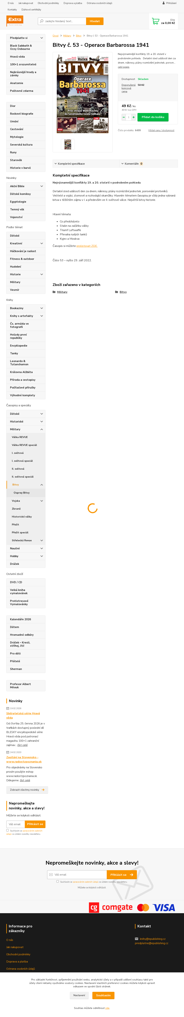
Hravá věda (17, 56)
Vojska (16, 501)
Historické (16, 421)
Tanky (14, 353)
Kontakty (12, 9)
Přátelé (15, 661)
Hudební (15, 266)
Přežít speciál (20, 532)
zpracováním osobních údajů (85, 882)
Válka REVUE (20, 437)
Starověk (16, 160)
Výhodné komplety (22, 395)
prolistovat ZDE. (87, 246)
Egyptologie (18, 202)
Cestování (16, 129)
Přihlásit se (35, 824)
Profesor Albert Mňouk (20, 685)
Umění (14, 121)
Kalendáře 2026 (20, 619)
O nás (11, 3)
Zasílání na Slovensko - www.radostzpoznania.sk (24, 759)
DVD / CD (16, 582)
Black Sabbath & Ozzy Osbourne (21, 47)
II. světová (18, 469)
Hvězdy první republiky (18, 336)
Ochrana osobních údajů (99, 3)
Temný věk (17, 209)
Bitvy (15, 484)
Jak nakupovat (26, 3)
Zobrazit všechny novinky (24, 790)
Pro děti (15, 653)
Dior (12, 106)
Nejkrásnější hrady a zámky (23, 73)
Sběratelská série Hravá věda (23, 715)
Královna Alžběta (21, 372)
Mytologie (17, 137)
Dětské (14, 236)
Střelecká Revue (22, 540)
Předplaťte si (18, 38)
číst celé (22, 745)
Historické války (22, 516)
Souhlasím (103, 995)
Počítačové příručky (22, 387)
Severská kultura (21, 144)
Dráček (14, 564)
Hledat (95, 21)
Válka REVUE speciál (24, 445)
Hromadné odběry (22, 635)
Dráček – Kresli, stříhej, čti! (20, 644)
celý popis (123, 67)
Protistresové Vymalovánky (19, 602)
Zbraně (16, 508)
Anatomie (16, 83)
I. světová (18, 453)
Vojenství (16, 217)
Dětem (14, 627)
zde (107, 1008)
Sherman (16, 669)
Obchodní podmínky (48, 3)
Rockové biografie (21, 114)
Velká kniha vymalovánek (18, 591)
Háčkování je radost (23, 251)
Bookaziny (16, 308)
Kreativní (16, 243)
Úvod (55, 35)
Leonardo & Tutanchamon (19, 362)
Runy (13, 152)
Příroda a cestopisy (22, 380)
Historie (15, 274)
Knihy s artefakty (21, 316)
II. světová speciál (23, 476)
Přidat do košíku (153, 117)
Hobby (14, 556)
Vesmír (14, 290)
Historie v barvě (20, 168)
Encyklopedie (18, 345)
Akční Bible (17, 186)
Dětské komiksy (20, 194)
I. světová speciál (22, 461)
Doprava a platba (73, 3)
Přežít (15, 524)
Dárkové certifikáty (31, 9)
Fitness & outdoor (22, 259)
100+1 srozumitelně (23, 64)
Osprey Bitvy (21, 492)
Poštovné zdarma (21, 91)
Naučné (15, 548)
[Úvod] (20, 21)
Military (15, 282)
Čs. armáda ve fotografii (19, 325)
